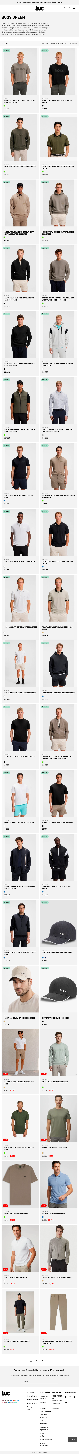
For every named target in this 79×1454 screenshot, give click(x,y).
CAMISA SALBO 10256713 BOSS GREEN (55, 1082)
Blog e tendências (32, 1399)
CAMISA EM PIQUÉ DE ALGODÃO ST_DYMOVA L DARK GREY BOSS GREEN (57, 430)
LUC (37, 1452)
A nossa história (32, 1396)
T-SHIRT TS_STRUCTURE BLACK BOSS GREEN (57, 822)
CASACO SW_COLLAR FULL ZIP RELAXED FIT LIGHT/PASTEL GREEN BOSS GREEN (57, 758)
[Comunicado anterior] (4, 2)
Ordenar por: (45, 43)
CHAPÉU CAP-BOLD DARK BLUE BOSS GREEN (57, 952)
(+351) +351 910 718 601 (57, 1397)
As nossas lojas (32, 1403)
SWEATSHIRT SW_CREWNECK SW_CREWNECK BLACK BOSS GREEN (19, 365)
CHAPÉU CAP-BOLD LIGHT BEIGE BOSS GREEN (19, 1018)
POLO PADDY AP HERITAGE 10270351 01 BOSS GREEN (19, 1149)
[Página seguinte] (48, 1360)
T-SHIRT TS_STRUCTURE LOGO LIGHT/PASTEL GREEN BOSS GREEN (19, 101)
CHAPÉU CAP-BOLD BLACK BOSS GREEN (55, 1018)
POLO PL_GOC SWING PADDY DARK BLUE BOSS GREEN (57, 562)
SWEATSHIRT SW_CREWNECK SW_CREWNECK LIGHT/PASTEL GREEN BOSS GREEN (58, 299)
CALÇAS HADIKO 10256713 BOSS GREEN (17, 1341)
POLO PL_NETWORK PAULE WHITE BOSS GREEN (20, 693)
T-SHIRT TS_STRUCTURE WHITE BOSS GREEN (19, 822)
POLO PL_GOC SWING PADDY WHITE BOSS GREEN (20, 627)
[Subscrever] (55, 1381)
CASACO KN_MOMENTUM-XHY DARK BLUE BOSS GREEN (20, 953)
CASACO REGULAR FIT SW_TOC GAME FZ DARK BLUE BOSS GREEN (19, 887)
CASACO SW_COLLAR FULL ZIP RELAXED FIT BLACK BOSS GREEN (19, 299)
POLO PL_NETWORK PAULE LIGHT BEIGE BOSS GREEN (57, 628)
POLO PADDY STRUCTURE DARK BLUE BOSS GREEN (18, 496)
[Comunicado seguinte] (75, 2)
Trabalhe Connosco (46, 1439)
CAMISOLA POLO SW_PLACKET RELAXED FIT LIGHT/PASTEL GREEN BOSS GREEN (19, 233)
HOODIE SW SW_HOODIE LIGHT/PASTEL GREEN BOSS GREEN (58, 233)
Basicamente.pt (43, 1452)
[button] (65, 8)
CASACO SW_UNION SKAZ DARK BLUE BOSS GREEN (56, 887)
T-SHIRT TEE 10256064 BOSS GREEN (16, 1213)
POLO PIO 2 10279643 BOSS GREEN (53, 1213)
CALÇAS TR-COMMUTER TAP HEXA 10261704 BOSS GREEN (57, 1342)
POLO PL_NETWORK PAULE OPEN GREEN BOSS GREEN (58, 167)
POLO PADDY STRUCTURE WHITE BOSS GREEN (19, 561)
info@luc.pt (55, 1408)
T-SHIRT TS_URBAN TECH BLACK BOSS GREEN (19, 757)
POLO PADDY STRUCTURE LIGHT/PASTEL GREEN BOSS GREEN (58, 496)
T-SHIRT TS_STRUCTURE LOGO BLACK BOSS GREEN (57, 101)
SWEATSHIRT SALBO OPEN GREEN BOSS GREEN (20, 166)
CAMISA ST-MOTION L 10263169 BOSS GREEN (57, 1277)
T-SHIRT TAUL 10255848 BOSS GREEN (54, 1148)
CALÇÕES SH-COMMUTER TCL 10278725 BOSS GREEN (19, 1083)
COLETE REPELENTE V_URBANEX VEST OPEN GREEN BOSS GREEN (19, 430)
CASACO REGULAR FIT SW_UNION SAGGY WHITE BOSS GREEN (58, 365)
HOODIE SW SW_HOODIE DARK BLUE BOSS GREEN (58, 693)
